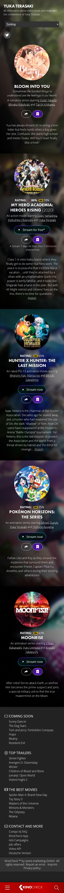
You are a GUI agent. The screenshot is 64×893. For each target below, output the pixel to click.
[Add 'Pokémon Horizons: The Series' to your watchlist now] (38, 546)
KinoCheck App (18, 836)
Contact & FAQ (18, 831)
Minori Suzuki (49, 523)
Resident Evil (17, 743)
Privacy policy (32, 868)
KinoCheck (11, 861)
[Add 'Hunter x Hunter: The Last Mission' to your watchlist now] (38, 399)
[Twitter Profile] (7, 35)
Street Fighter (17, 758)
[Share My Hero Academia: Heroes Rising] (26, 239)
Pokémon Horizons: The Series (32, 514)
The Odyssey (17, 812)
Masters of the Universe (24, 803)
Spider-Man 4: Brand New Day (28, 795)
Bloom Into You (32, 86)
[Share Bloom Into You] (26, 114)
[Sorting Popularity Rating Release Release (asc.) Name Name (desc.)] (32, 24)
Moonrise (32, 637)
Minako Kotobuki (19, 105)
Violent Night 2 (18, 779)
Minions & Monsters (21, 807)
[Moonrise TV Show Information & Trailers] (32, 609)
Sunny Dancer (17, 721)
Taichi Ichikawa (45, 105)
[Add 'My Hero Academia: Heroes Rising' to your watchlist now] (38, 239)
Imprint (52, 864)
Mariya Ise (33, 375)
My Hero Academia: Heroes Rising (32, 207)
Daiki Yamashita (47, 216)
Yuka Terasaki (47, 220)
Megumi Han (18, 375)
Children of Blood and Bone (26, 771)
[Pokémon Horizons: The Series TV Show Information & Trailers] (32, 483)
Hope (12, 734)
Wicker (13, 767)
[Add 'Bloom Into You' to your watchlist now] (38, 114)
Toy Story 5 (16, 799)
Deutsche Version (20, 853)
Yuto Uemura (31, 648)
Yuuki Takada (48, 100)
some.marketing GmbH (40, 861)
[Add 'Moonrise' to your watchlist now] (38, 671)
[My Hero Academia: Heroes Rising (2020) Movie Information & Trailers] (32, 177)
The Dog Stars (17, 726)
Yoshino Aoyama (43, 527)
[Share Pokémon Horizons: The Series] (26, 546)
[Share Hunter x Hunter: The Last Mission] (26, 399)
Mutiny (13, 738)
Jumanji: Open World (22, 775)
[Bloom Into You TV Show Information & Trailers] (32, 62)
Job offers (15, 844)
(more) (32, 298)
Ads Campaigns (18, 840)
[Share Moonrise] (26, 671)
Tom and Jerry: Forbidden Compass (31, 730)
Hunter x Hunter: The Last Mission (32, 363)
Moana (13, 816)
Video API (15, 849)
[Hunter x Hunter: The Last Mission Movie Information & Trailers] (32, 332)
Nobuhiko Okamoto (20, 220)
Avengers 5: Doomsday (23, 762)
